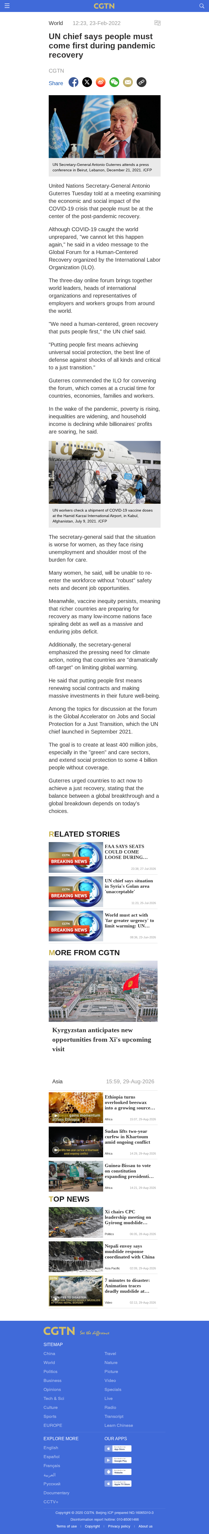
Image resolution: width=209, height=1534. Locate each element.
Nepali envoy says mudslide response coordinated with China (130, 1251)
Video (110, 1381)
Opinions (52, 1390)
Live (108, 1399)
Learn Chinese (118, 1426)
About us (146, 1526)
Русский (52, 1484)
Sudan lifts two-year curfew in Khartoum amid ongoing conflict (127, 1136)
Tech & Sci (54, 1399)
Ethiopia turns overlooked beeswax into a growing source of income (130, 1102)
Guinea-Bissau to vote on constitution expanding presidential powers (129, 1171)
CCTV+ (51, 1502)
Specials (112, 1390)
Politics (50, 1372)
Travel (110, 1354)
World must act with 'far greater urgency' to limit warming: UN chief (129, 920)
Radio (110, 1408)
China (49, 1354)
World (49, 1363)
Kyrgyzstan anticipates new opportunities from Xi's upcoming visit (101, 1039)
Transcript (113, 1417)
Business (53, 1381)
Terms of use (67, 1526)
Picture (111, 1372)
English (51, 1448)
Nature (111, 1363)
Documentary (56, 1493)
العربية (50, 1475)
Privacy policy (119, 1526)
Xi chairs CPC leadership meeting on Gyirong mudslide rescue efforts (128, 1217)
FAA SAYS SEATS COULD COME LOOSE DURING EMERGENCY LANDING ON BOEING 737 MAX (125, 852)
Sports (50, 1417)
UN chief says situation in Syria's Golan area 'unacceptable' (129, 886)
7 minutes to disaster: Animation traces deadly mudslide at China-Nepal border (127, 1286)
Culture (51, 1408)
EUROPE (53, 1426)
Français (52, 1466)
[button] (56, 1116)
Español (52, 1457)
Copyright (93, 1526)
